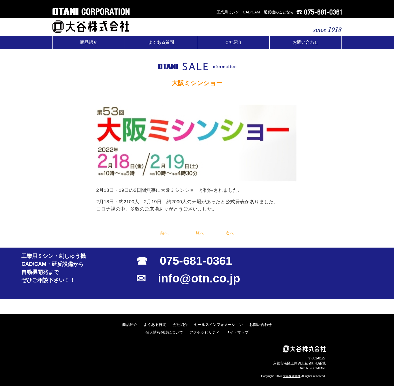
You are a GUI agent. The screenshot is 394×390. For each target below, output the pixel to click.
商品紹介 (88, 42)
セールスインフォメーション (218, 324)
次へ (229, 233)
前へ (164, 233)
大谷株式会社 (291, 376)
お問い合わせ (305, 42)
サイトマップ (237, 332)
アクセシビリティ (204, 332)
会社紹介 (233, 42)
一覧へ (197, 233)
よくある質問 (161, 42)
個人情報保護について (164, 332)
